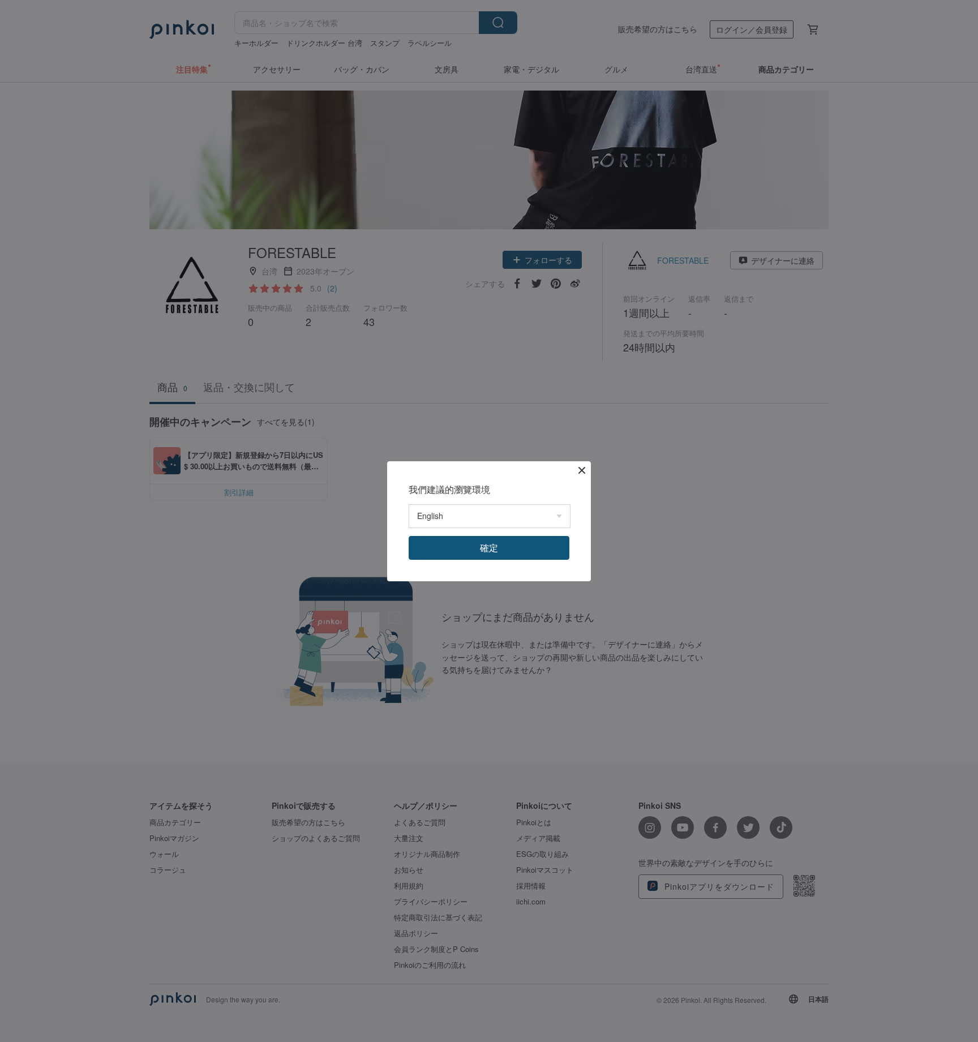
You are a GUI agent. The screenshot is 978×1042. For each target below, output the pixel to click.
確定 (489, 547)
